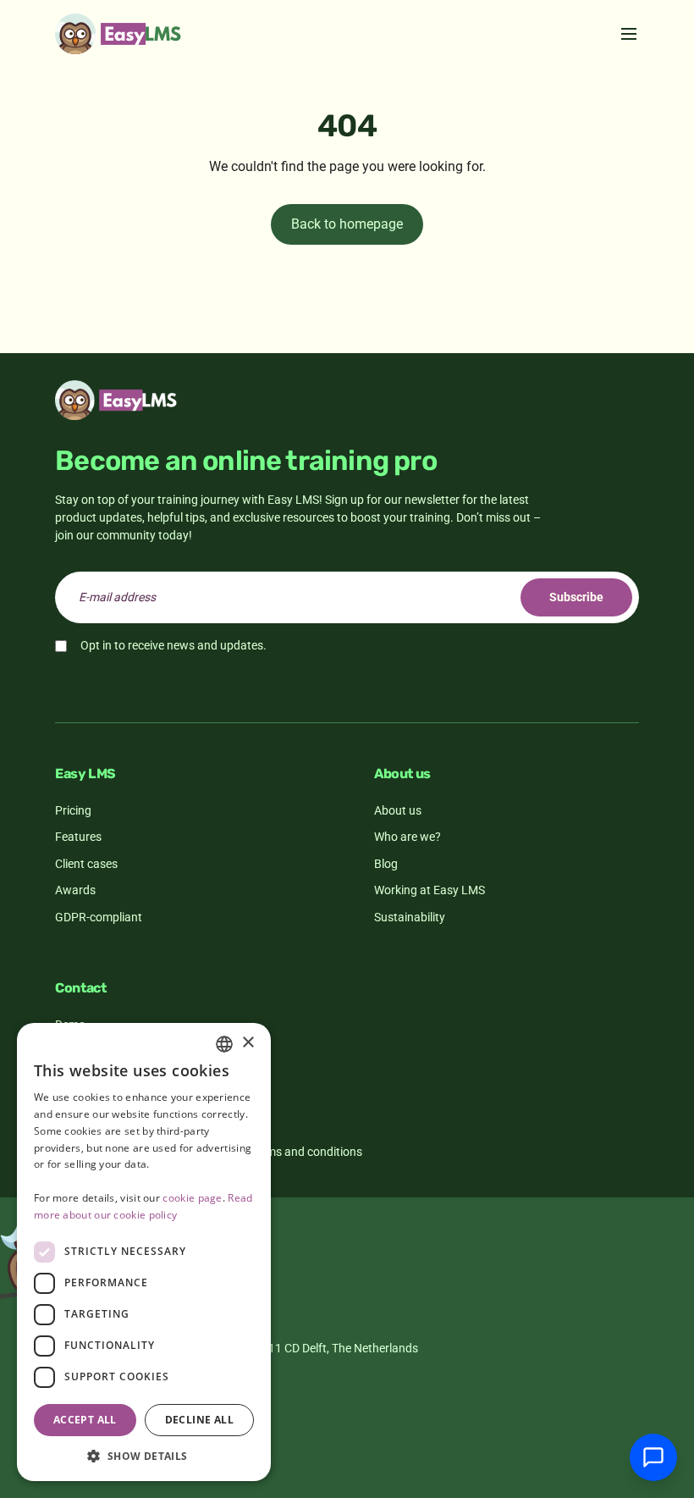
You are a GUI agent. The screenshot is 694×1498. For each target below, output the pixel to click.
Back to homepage (347, 224)
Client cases (86, 864)
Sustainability (409, 917)
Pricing (73, 810)
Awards (75, 890)
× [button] (247, 1042)
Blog (386, 864)
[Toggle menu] (629, 34)
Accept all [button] (85, 1419)
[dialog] (144, 1252)
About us (397, 810)
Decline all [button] (199, 1419)
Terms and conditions (306, 1151)
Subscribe (576, 597)
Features (78, 836)
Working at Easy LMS (429, 890)
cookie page (192, 1198)
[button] (144, 1455)
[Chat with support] (653, 1457)
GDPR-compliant (98, 917)
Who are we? (407, 836)
